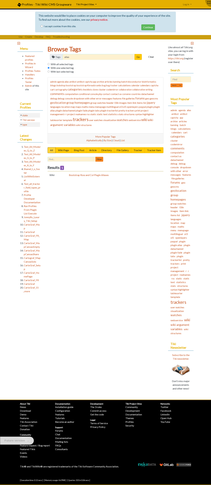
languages (55, 106)
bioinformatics (149, 81)
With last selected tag (62, 71)
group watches (98, 102)
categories (75, 89)
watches (122, 120)
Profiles (129, 421)
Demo (23, 414)
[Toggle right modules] (192, 43)
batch (124, 81)
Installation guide (64, 407)
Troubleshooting (61, 36)
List (123, 140)
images (123, 102)
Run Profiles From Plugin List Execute (30, 210)
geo (147, 98)
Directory (106, 150)
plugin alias (176, 245)
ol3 (120, 106)
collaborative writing (142, 89)
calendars (145, 85)
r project (70, 114)
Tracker (138, 150)
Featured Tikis (27, 449)
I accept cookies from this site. (60, 26)
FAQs (58, 445)
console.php (96, 94)
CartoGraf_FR (31, 280)
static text (102, 114)
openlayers (132, 106)
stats (120, 114)
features (117, 98)
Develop (39, 36)
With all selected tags (62, 64)
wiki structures (84, 124)
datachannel (147, 93)
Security (129, 425)
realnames (80, 114)
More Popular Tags (105, 136)
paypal (142, 106)
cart (52, 89)
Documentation (62, 403)
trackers (81, 119)
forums (140, 98)
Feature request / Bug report (35, 445)
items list (141, 102)
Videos (23, 456)
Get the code (97, 414)
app (95, 81)
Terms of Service (99, 423)
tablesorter (56, 120)
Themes (129, 418)
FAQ (48, 36)
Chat (57, 434)
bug (104, 85)
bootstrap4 (82, 85)
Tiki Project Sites (133, 403)
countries (136, 94)
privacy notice (99, 19)
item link (131, 102)
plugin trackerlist (109, 110)
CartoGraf (29, 231)
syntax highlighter (144, 114)
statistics (113, 114)
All (51, 150)
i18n (116, 102)
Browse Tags (64, 49)
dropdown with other (84, 98)
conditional (84, 94)
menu (91, 106)
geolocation (58, 102)
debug (53, 98)
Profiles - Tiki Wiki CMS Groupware (46, 4)
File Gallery (123, 150)
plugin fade (81, 110)
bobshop (61, 85)
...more (26, 291)
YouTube (165, 421)
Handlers (30, 74)
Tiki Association (28, 421)
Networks (165, 403)
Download (25, 410)
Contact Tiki (26, 425)
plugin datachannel (65, 110)
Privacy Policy (97, 426)
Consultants (61, 449)
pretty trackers (127, 110)
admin (53, 81)
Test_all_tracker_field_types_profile (32, 187)
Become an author (64, 421)
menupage (100, 106)
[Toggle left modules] (18, 43)
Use (21, 36)
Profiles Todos (32, 70)
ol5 (124, 106)
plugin (149, 106)
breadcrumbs (95, 85)
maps (78, 106)
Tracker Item (154, 150)
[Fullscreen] (209, 2)
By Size (107, 140)
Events (23, 452)
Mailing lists (61, 441)
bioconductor (134, 81)
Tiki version (28, 119)
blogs (53, 85)
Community (25, 434)
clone (95, 89)
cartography (61, 89)
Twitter (164, 407)
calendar (135, 85)
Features (24, 418)
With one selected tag (62, 67)
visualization (109, 120)
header (110, 102)
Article (93, 150)
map (72, 106)
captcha (154, 85)
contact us (116, 93)
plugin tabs (94, 110)
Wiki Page (63, 150)
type (24, 124)
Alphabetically (94, 140)
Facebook (165, 410)
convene (126, 94)
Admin (28, 85)
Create (28, 36)
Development (96, 403)
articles (108, 81)
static (93, 114)
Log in (186, 4)
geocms (154, 98)
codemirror (112, 89)
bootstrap (71, 85)
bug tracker (112, 85)
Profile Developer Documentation (32, 198)
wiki (144, 120)
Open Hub (166, 418)
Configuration (62, 410)
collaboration (125, 89)
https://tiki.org (176, 58)
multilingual (112, 106)
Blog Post (79, 150)
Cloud (116, 140)
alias (67, 81)
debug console (65, 98)
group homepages (78, 102)
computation (71, 93)
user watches (96, 120)
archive (100, 81)
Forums (59, 430)
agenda (60, 81)
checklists (87, 89)
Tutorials (60, 418)
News (23, 407)
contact (106, 94)
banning (117, 81)
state (25, 115)
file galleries (128, 98)
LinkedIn (165, 414)
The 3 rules (96, 407)
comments (57, 94)
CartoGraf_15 (31, 287)
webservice (135, 120)
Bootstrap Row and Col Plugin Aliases (89, 175)
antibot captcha (85, 81)
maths (85, 106)
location (65, 106)
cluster (102, 89)
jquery (151, 102)
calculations (124, 85)
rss (88, 114)
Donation (25, 429)
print (137, 110)
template (67, 120)
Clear (151, 56)
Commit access (98, 410)
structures (129, 114)
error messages (104, 98)
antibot (73, 81)
